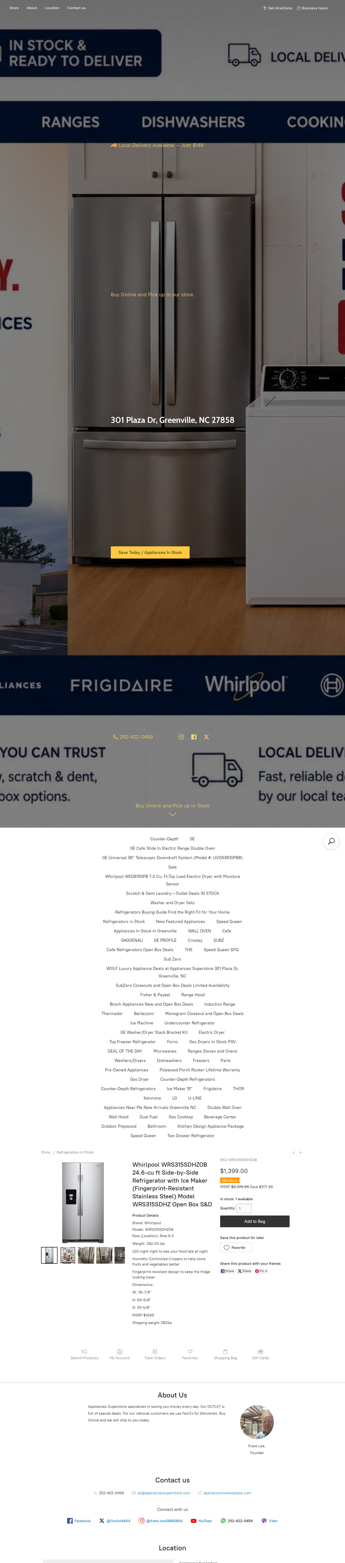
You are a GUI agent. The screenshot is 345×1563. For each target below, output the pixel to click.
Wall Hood (118, 1116)
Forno (172, 1041)
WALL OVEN (199, 931)
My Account (120, 1358)
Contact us (76, 8)
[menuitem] (294, 1152)
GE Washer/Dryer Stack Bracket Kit (154, 1032)
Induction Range (219, 1004)
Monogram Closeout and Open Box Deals (204, 1013)
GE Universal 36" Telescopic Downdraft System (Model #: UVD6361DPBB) (172, 857)
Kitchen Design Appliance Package (211, 1126)
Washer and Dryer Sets (172, 902)
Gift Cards (260, 1358)
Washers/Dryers (130, 1060)
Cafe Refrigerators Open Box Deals (140, 949)
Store (14, 8)
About (32, 8)
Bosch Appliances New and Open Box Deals (151, 1004)
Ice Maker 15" (179, 1088)
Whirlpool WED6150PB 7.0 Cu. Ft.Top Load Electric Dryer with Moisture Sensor (172, 880)
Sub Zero (172, 959)
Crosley (195, 940)
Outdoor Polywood (118, 1126)
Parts (226, 1060)
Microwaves (164, 1051)
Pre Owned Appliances (126, 1070)
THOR (238, 1088)
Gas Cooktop (181, 1116)
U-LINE (195, 1098)
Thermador (112, 1013)
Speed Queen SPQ (221, 949)
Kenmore (152, 1098)
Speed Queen (229, 921)
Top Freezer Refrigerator (132, 1041)
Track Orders (154, 1358)
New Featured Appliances (180, 921)
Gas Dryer (139, 1079)
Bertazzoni (144, 1013)
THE (188, 949)
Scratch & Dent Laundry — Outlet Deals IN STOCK (172, 893)
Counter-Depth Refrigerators (187, 1079)
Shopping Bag (225, 1358)
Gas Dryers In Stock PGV (212, 1041)
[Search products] (331, 841)
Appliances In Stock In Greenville (145, 931)
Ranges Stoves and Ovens (212, 1051)
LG (174, 1098)
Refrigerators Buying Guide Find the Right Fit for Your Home (172, 912)
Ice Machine (141, 1023)
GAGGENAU (132, 940)
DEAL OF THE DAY (125, 1051)
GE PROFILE (165, 940)
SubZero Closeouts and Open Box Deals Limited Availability (173, 985)
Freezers (201, 1060)
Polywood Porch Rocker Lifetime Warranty (200, 1070)
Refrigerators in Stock (124, 921)
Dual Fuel (148, 1116)
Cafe (226, 931)
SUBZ (219, 940)
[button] (236, 1247)
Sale (172, 867)
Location (52, 8)
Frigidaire (212, 1088)
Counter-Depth (164, 838)
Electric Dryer (212, 1032)
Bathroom (157, 1126)
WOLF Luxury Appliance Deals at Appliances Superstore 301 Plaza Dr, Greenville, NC (172, 972)
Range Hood (193, 994)
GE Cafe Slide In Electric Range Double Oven (172, 848)
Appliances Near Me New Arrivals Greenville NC (150, 1107)
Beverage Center (220, 1116)
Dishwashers (169, 1060)
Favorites (190, 1358)
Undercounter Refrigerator (190, 1023)
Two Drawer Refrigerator (191, 1135)
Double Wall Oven (224, 1107)
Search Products (85, 1358)
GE (192, 838)
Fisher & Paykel (155, 994)
